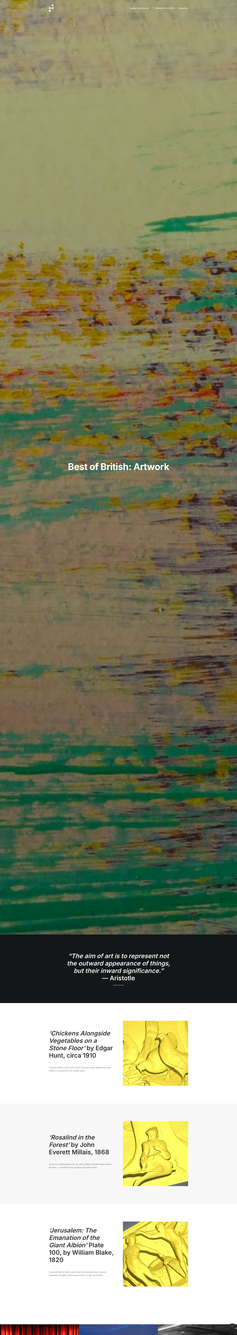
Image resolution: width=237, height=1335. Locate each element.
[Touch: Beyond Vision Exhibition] (51, 8)
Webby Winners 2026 (165, 8)
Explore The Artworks (139, 8)
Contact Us (183, 8)
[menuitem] (140, 8)
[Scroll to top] (232, 1325)
